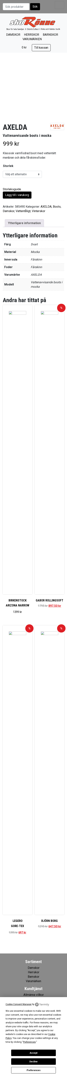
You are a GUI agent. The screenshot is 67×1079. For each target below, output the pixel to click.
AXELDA (46, 206)
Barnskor (50, 34)
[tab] (24, 223)
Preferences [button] (29, 1042)
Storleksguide (12, 189)
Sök (35, 6)
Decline (33, 1061)
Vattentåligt (23, 211)
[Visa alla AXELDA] (57, 126)
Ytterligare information (24, 223)
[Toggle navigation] (59, 5)
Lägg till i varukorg (17, 195)
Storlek (8, 166)
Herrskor (31, 34)
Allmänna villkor (33, 995)
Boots (57, 206)
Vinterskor (38, 211)
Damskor (13, 34)
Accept (33, 1053)
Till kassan (41, 47)
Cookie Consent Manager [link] (19, 1004)
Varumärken (32, 39)
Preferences (34, 1070)
